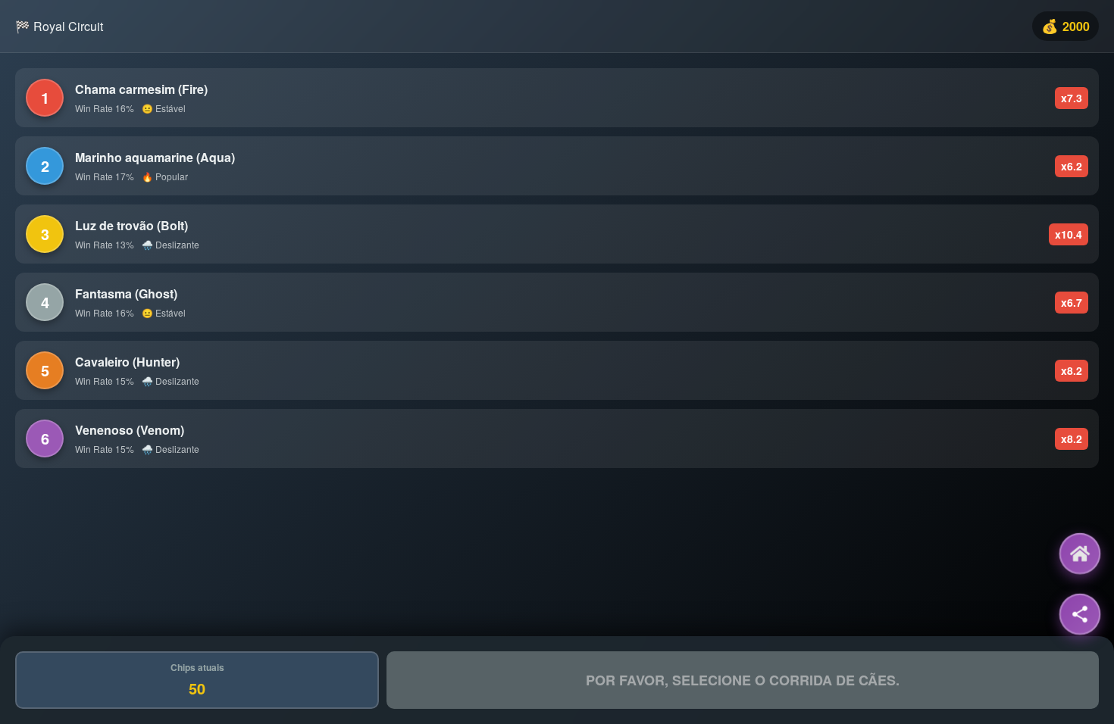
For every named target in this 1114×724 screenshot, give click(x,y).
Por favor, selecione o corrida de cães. (743, 680)
